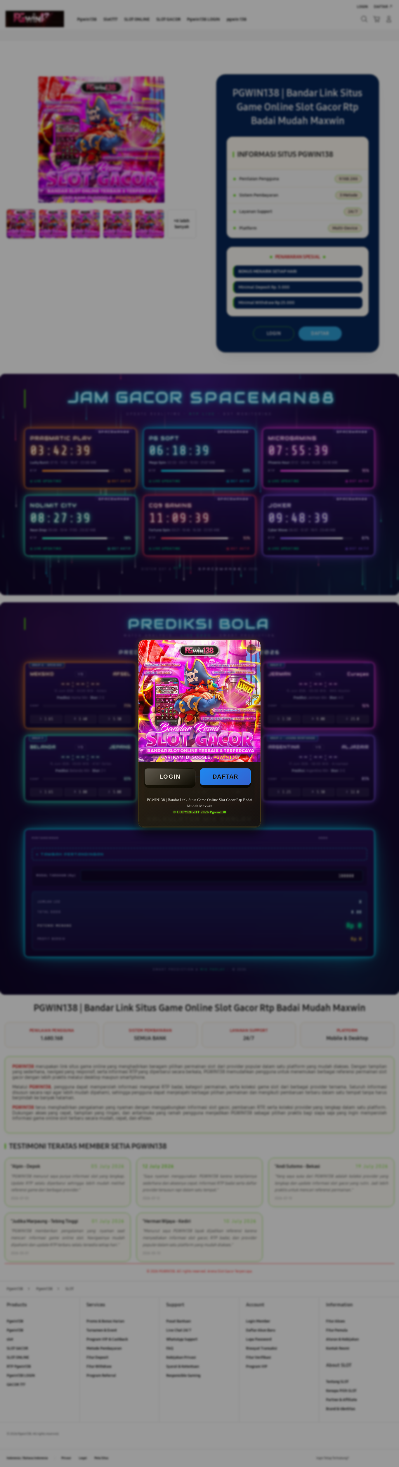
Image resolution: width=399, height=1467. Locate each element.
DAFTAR (225, 776)
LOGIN (170, 776)
